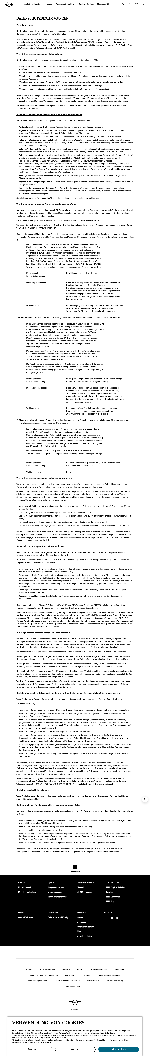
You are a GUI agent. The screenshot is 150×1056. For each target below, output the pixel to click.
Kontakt (80, 918)
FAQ (79, 932)
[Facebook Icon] (106, 918)
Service (109, 892)
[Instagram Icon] (117, 918)
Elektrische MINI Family (58, 918)
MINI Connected (113, 897)
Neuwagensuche (55, 892)
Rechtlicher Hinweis (85, 927)
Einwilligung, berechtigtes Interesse (82, 273)
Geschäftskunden (25, 918)
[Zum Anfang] (75, 867)
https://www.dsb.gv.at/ (103, 784)
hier (65, 34)
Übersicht (81, 888)
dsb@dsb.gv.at (85, 784)
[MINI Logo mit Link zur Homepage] (75, 1003)
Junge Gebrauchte (56, 888)
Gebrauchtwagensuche (58, 897)
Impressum (81, 922)
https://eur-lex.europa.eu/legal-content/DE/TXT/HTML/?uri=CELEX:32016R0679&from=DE (58, 221)
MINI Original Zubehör (115, 888)
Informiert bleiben (84, 936)
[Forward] (111, 4)
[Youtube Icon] (112, 918)
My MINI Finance (84, 892)
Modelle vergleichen (27, 892)
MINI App (110, 902)
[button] (130, 4)
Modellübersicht (25, 888)
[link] (123, 4)
